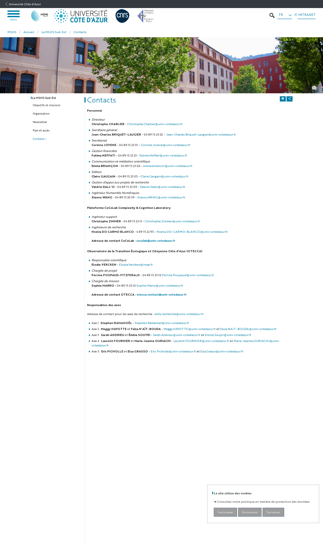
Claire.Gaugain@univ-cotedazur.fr (164, 176)
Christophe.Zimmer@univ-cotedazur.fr (172, 221)
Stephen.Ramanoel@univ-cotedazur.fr (162, 323)
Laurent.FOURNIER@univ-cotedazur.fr (201, 341)
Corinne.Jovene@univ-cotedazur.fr (165, 145)
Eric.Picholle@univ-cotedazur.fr (173, 351)
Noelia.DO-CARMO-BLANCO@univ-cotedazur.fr (192, 232)
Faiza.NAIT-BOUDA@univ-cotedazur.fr (248, 329)
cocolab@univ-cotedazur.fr (155, 240)
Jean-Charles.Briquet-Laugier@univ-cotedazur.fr (201, 134)
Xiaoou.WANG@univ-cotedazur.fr (161, 197)
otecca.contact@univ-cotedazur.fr (162, 294)
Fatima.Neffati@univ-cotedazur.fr (163, 155)
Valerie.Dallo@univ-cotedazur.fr (162, 187)
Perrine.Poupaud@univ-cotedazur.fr (188, 275)
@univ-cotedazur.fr (169, 285)
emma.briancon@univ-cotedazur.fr (168, 166)
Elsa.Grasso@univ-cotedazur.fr (221, 351)
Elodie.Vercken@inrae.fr (136, 264)
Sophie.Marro (146, 285)
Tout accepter (225, 512)
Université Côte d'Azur (25, 4)
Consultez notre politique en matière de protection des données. (263, 501)
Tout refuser (273, 512)
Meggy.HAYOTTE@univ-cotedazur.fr (190, 329)
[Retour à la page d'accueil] (39, 16)
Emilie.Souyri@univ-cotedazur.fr (228, 335)
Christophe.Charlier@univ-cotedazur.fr (154, 124)
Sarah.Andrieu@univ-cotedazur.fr (176, 335)
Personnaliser (250, 512)
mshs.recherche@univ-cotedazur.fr (179, 314)
